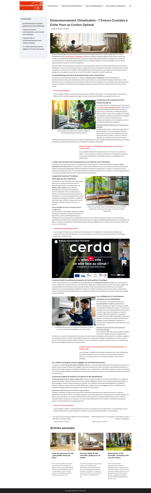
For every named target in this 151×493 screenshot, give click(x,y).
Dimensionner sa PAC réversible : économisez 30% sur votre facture (118, 455)
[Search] (130, 6)
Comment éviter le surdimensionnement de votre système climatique (32, 40)
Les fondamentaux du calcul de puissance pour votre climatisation (33, 25)
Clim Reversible (81, 490)
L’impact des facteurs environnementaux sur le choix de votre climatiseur (33, 32)
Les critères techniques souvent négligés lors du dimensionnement (33, 48)
